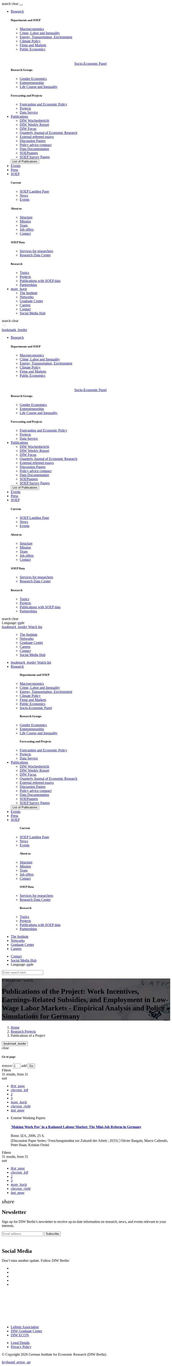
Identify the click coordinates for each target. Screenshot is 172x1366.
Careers (25, 305)
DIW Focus (28, 129)
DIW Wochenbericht (34, 120)
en (19, 623)
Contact (25, 233)
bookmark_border (14, 330)
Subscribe (52, 1233)
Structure (26, 217)
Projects (25, 108)
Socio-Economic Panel (90, 63)
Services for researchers (36, 251)
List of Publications (25, 161)
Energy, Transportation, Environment (46, 37)
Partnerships (28, 285)
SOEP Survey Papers (35, 157)
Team (24, 225)
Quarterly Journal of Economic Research (48, 133)
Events (15, 166)
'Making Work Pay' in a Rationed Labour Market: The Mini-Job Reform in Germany (76, 1127)
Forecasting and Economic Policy (43, 104)
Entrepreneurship (32, 83)
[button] (10, 4)
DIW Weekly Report (34, 124)
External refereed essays (37, 137)
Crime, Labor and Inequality (40, 33)
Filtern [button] (6, 1070)
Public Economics (32, 49)
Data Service (29, 112)
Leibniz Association (25, 1327)
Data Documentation (34, 149)
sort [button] (4, 1078)
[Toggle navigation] (21, 5)
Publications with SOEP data (40, 281)
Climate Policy (30, 41)
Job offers (27, 229)
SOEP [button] (15, 174)
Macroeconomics (32, 29)
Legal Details (20, 1343)
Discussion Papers (32, 141)
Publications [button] (19, 116)
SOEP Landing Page (34, 191)
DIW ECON (20, 1335)
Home (15, 1027)
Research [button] (17, 11)
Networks (27, 297)
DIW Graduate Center (26, 1331)
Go (31, 1066)
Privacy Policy (21, 1347)
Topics (24, 273)
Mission (25, 221)
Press (14, 170)
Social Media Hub (32, 313)
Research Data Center (35, 255)
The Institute (28, 293)
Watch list (31, 662)
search (6, 4)
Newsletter (9, 1242)
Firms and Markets (33, 45)
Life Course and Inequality (39, 87)
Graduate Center (31, 301)
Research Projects (23, 1031)
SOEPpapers (29, 153)
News (24, 195)
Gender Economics (33, 79)
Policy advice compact (36, 145)
